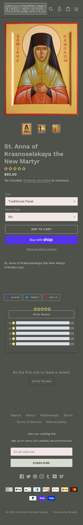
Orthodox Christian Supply (32, 512)
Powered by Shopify (65, 512)
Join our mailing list (41, 434)
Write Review (41, 381)
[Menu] (76, 8)
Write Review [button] (41, 314)
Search (16, 415)
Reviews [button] (13, 358)
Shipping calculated (37, 180)
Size (8, 194)
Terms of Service (28, 422)
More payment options (42, 249)
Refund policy (56, 422)
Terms (68, 415)
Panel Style (12, 209)
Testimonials (49, 415)
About (30, 415)
